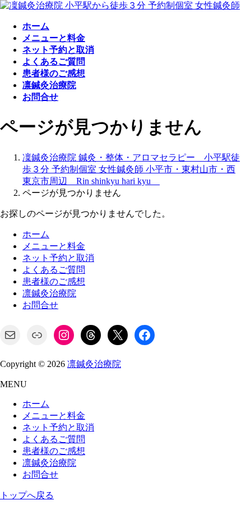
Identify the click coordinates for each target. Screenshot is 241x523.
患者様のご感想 (53, 281)
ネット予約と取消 (58, 258)
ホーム (35, 234)
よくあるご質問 (53, 269)
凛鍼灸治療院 (49, 293)
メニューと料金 (53, 246)
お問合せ (40, 305)
